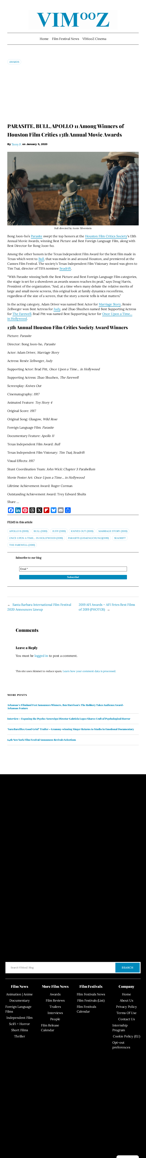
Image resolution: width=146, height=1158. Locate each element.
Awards (14, 61)
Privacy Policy (126, 1007)
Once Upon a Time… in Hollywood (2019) (36, 538)
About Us (126, 1000)
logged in (41, 656)
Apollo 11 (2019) (18, 531)
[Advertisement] (73, 93)
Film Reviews (55, 1000)
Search (127, 967)
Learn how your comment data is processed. (89, 671)
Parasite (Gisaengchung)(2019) (88, 538)
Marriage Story (110, 304)
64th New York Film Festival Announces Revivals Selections (41, 739)
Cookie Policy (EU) (126, 1036)
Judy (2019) (59, 531)
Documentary (19, 1000)
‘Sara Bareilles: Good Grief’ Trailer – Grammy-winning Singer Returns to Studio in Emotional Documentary (70, 729)
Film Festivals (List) (90, 1000)
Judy (57, 309)
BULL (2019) (40, 531)
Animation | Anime (19, 994)
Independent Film (19, 1018)
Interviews (55, 1013)
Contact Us (126, 1019)
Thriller (19, 1036)
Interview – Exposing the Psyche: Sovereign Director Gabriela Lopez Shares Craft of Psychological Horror (68, 718)
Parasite (36, 236)
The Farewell (21, 314)
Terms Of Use (126, 1013)
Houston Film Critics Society (106, 236)
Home (44, 39)
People (55, 1019)
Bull (41, 259)
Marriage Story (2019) (112, 531)
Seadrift (65, 268)
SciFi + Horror (19, 1024)
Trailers (55, 1007)
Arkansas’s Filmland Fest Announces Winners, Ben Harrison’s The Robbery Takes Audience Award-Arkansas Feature (65, 706)
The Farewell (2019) (22, 545)
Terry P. (16, 144)
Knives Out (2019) (82, 531)
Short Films (19, 1030)
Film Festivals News (91, 994)
